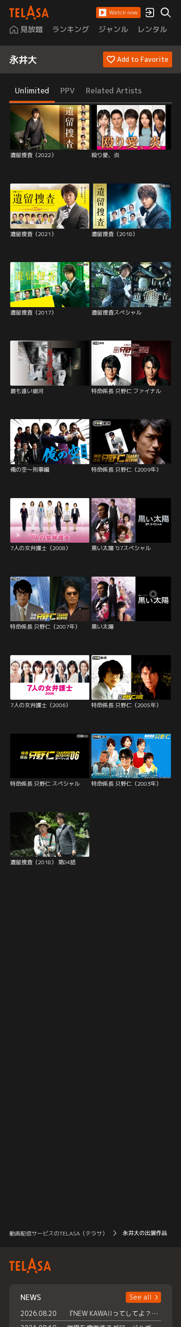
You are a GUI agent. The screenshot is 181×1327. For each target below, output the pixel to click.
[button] (118, 12)
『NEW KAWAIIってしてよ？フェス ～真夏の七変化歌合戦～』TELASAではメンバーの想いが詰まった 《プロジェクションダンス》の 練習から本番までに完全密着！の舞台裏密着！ (114, 1313)
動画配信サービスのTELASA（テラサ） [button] (58, 1233)
